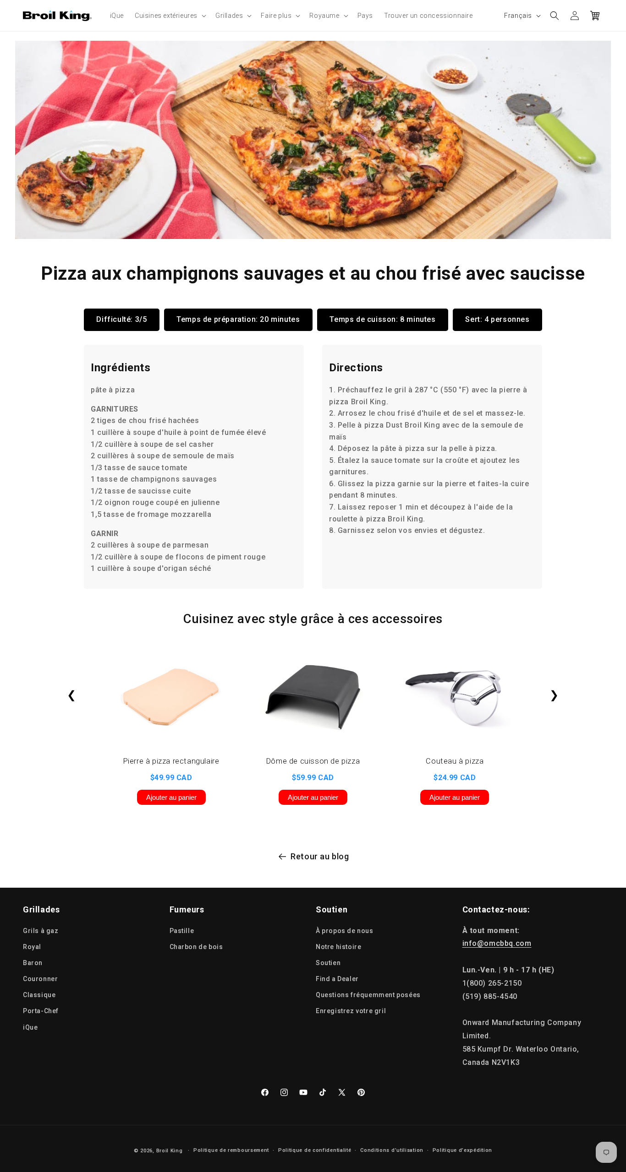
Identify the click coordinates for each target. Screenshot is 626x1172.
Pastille (182, 930)
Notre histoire (338, 946)
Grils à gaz (41, 930)
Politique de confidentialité (314, 1150)
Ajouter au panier (171, 797)
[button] (169, 15)
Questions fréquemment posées (368, 994)
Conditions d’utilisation (391, 1150)
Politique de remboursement (231, 1150)
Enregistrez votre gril (351, 1011)
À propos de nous (344, 930)
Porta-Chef (41, 1011)
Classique (39, 994)
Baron (33, 962)
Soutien (328, 962)
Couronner (40, 978)
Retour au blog (320, 856)
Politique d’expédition (462, 1150)
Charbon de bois (196, 946)
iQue (30, 1027)
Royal (32, 946)
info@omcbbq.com (497, 943)
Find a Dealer (337, 978)
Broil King (169, 1151)
